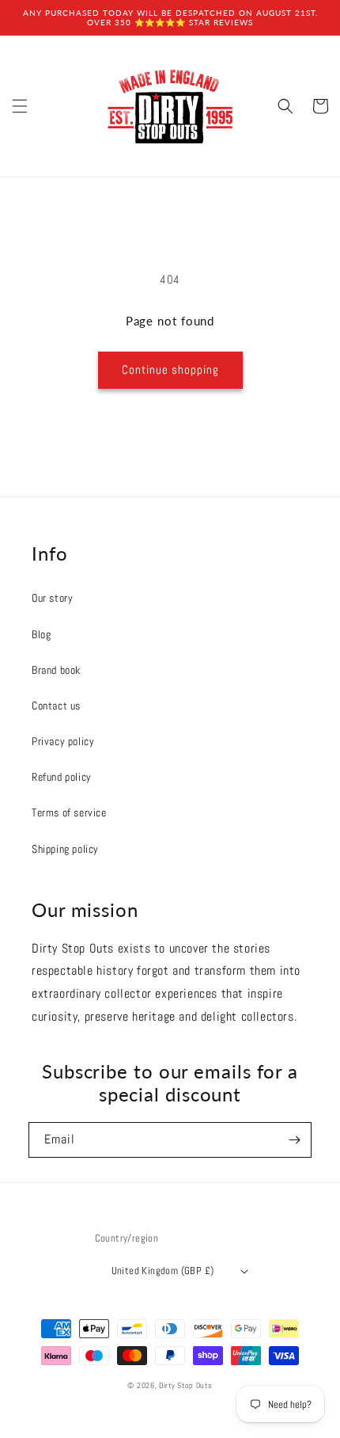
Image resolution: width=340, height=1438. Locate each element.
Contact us (56, 705)
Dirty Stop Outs (186, 1385)
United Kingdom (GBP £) (162, 1270)
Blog (41, 634)
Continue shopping (170, 369)
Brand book (56, 670)
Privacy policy (63, 741)
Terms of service (69, 812)
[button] (19, 106)
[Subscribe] (294, 1139)
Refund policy (62, 777)
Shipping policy (65, 849)
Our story (52, 598)
